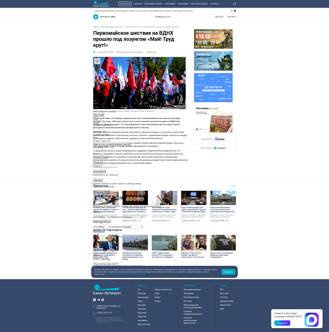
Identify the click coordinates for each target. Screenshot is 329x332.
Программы (170, 4)
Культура (142, 305)
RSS (221, 289)
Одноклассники (226, 301)
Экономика (142, 320)
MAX (222, 309)
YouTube (223, 297)
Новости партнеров (107, 230)
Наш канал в (208, 139)
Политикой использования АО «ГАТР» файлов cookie (125, 274)
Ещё (233, 186)
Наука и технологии (163, 289)
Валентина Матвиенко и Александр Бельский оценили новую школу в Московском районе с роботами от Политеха (144, 11)
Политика (142, 309)
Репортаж (100, 186)
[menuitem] (139, 183)
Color (96, 226)
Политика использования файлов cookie (190, 320)
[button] (235, 11)
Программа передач (153, 4)
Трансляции (183, 4)
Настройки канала (199, 4)
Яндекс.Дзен (225, 305)
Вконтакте (224, 293)
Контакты (214, 4)
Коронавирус (143, 297)
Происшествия (144, 324)
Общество (152, 52)
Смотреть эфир (107, 16)
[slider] (139, 136)
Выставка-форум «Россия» (130, 52)
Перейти (282, 323)
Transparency (116, 226)
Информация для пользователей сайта (193, 306)
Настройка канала (191, 297)
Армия (157, 297)
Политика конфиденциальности (193, 312)
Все (139, 289)
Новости (138, 4)
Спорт (157, 293)
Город (140, 301)
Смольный (142, 313)
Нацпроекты (125, 4)
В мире (158, 301)
